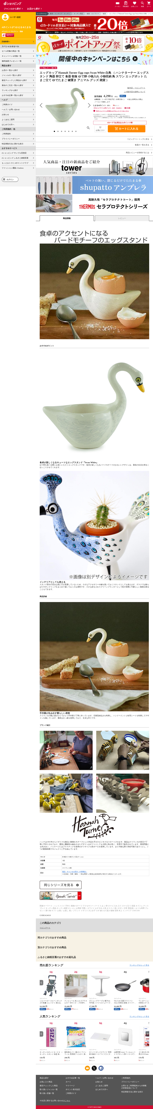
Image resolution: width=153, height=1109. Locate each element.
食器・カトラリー (93, 14)
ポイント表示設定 (73, 1089)
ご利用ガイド (7, 104)
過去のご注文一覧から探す (12, 85)
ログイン (10, 180)
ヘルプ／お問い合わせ (11, 109)
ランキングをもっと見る (139, 965)
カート (68, 1082)
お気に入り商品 (46, 1082)
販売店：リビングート (136, 88)
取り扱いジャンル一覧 (49, 1089)
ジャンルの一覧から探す (12, 75)
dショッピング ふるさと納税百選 (15, 158)
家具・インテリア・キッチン (60, 14)
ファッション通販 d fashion (13, 168)
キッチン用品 (78, 14)
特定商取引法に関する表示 (12, 144)
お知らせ (5, 114)
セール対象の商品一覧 (11, 51)
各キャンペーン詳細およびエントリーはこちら (112, 111)
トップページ (41, 14)
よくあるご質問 (8, 120)
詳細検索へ (6, 41)
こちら (67, 1101)
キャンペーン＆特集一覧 (12, 56)
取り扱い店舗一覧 (47, 1093)
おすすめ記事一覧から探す (12, 95)
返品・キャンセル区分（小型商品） (74, 872)
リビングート (45, 928)
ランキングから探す (10, 90)
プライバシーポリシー (11, 139)
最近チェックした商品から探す (14, 80)
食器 (104, 14)
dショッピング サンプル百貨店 (14, 153)
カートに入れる (127, 129)
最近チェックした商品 (49, 1086)
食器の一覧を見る (142, 145)
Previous (41, 982)
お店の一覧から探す (10, 70)
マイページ (70, 1086)
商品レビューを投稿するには (137, 153)
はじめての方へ (8, 125)
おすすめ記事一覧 (73, 1078)
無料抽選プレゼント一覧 (12, 61)
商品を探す (44, 1078)
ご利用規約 (6, 134)
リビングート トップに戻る (138, 139)
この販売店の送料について (134, 92)
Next (147, 982)
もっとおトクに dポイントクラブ (15, 163)
